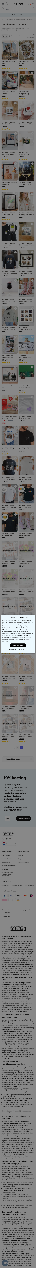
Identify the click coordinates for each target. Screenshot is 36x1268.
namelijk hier (6, 641)
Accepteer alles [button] (18, 645)
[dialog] (18, 634)
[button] (17, 650)
